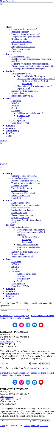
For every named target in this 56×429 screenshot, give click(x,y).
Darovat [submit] (45, 363)
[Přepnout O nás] (47, 259)
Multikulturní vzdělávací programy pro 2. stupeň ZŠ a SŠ (34, 87)
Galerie (14, 108)
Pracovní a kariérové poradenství (25, 34)
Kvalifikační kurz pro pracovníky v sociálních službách (31, 60)
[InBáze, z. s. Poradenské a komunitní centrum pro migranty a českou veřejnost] (26, 22)
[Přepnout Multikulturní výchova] (47, 227)
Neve (2, 368)
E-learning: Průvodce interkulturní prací (28, 69)
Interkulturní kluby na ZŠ (22, 96)
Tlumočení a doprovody (21, 41)
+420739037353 (7, 342)
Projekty (15, 106)
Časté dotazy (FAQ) (20, 123)
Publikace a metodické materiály (31, 113)
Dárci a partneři (18, 120)
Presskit (20, 118)
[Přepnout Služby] (47, 173)
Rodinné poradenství (20, 32)
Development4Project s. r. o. (36, 368)
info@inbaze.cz (6, 339)
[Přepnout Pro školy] (47, 225)
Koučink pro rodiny (19, 39)
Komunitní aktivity (19, 93)
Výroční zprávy (23, 115)
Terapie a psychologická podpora (25, 37)
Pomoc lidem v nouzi (20, 49)
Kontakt (26, 318)
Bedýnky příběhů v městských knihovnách (35, 82)
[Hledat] (28, 310)
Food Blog (16, 51)
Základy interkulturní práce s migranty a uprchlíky (32, 66)
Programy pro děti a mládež (23, 46)
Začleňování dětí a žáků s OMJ (24, 91)
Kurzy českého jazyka (20, 56)
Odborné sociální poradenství (24, 29)
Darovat (3, 140)
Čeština (9, 136)
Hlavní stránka (6, 315)
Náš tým (15, 103)
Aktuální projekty (21, 315)
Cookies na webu (13, 318)
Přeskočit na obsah (8, 1)
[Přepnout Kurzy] (47, 200)
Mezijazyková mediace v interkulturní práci (30, 64)
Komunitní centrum (19, 44)
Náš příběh (16, 101)
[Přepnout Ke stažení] (47, 271)
